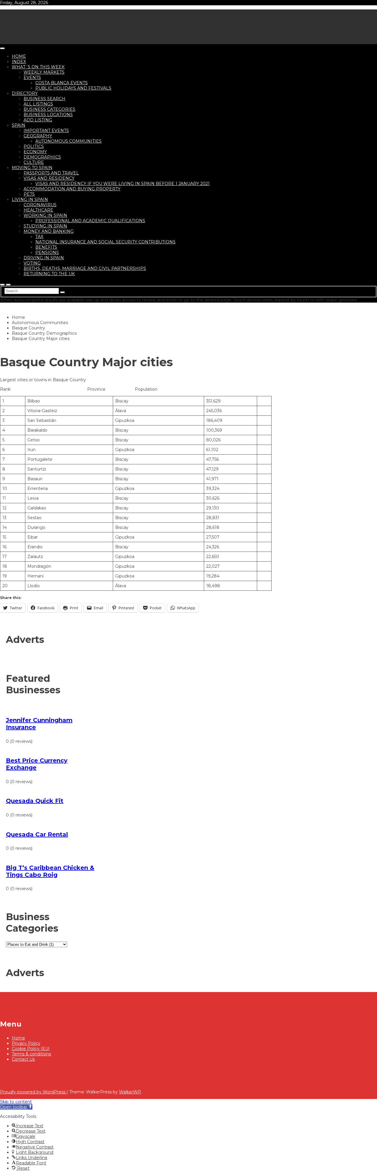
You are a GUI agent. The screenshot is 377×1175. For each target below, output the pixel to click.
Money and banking (49, 231)
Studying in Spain (45, 226)
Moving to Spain (32, 167)
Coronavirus (40, 204)
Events (32, 77)
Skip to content (16, 1101)
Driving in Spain (44, 257)
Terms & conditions (31, 1054)
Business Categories (49, 109)
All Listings (38, 104)
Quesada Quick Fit (34, 800)
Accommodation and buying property (72, 189)
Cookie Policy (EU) (30, 1048)
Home (19, 56)
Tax (39, 236)
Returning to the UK (49, 273)
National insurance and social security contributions (105, 242)
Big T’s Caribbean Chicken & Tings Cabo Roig (50, 871)
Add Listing (38, 120)
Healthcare (38, 210)
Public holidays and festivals (73, 88)
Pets (29, 194)
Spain (18, 125)
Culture (34, 162)
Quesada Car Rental (37, 834)
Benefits (46, 247)
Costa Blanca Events (61, 82)
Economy (35, 151)
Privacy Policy (26, 1043)
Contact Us (23, 1059)
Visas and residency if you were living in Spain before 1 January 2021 (122, 183)
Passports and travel (51, 173)
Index (19, 61)
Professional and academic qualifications (90, 220)
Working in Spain (45, 215)
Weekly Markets (44, 72)
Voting (32, 263)
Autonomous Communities (68, 141)
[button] (16, 1107)
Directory (25, 93)
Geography (38, 135)
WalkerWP (130, 1092)
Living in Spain (30, 199)
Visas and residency (49, 178)
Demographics (42, 157)
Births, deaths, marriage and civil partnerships (85, 268)
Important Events (46, 130)
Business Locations (48, 114)
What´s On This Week (38, 67)
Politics (34, 146)
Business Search (44, 98)
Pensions (47, 252)
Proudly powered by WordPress (33, 1092)
